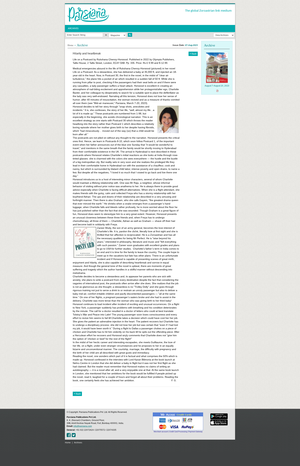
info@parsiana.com (82, 426)
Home (70, 45)
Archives (78, 442)
